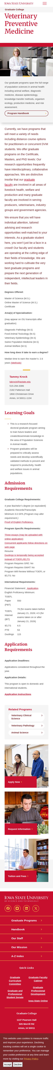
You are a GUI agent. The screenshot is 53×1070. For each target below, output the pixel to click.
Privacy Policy (31, 1059)
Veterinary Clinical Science (21, 717)
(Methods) (16, 363)
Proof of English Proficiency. (19, 522)
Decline (18, 1064)
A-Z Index (17, 956)
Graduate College (14, 9)
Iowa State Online (38, 1001)
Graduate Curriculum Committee (15, 980)
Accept (7, 1064)
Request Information (19, 829)
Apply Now (14, 782)
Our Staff (17, 938)
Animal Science (19, 732)
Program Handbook (18, 113)
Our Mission (19, 947)
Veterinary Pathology (22, 725)
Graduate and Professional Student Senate (15, 994)
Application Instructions (18, 694)
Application (32, 588)
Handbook (18, 929)
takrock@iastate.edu (20, 382)
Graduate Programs (24, 920)
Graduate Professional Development (38, 990)
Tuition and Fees (17, 876)
